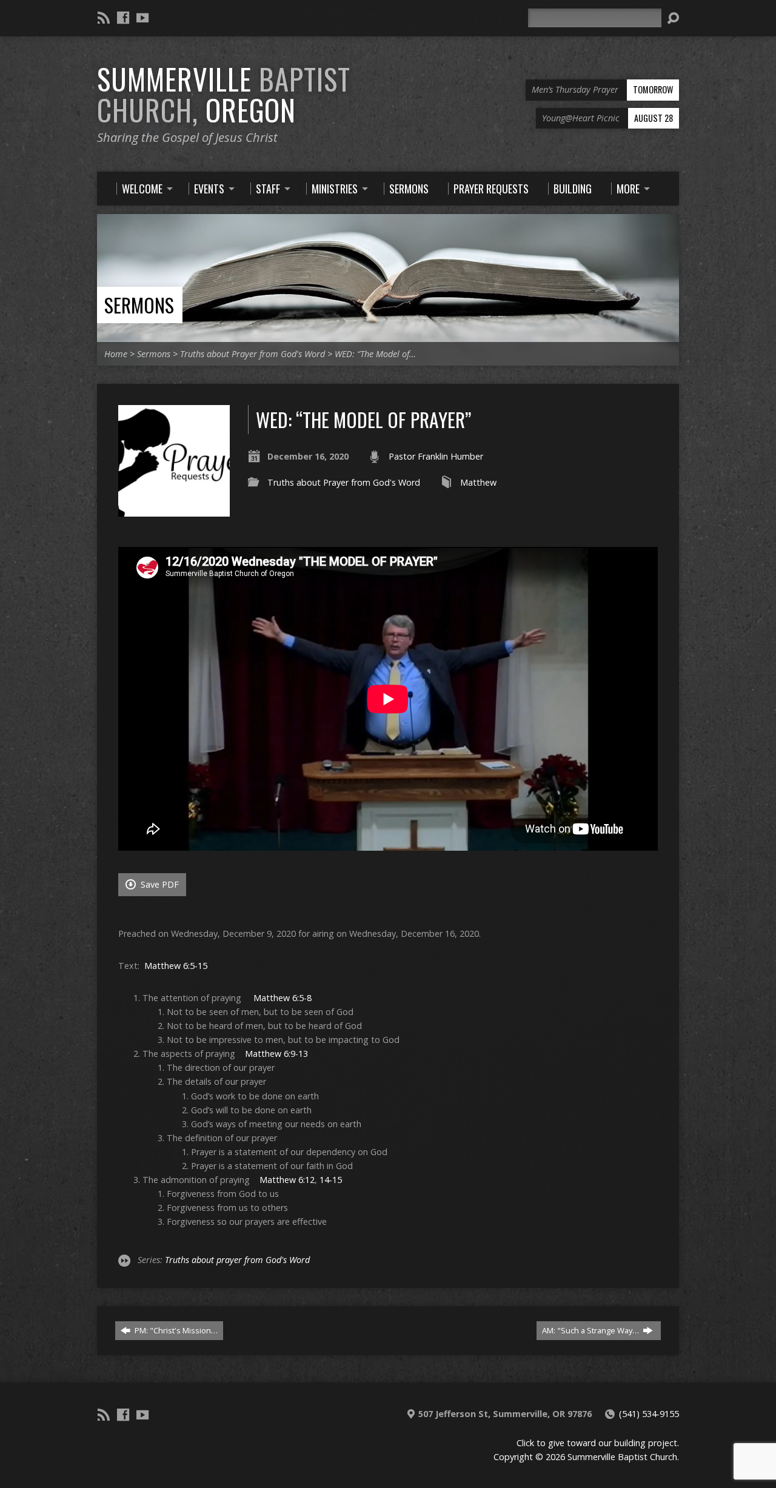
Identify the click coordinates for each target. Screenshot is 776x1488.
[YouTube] (142, 18)
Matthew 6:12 (287, 1179)
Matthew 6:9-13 (276, 1053)
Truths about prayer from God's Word (237, 1259)
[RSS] (104, 18)
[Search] (673, 18)
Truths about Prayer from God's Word (252, 354)
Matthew (478, 482)
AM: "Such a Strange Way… (591, 1330)
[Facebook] (123, 18)
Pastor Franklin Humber (436, 456)
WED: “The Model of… (375, 354)
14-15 (330, 1179)
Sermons (139, 304)
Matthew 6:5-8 (282, 998)
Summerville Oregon (223, 94)
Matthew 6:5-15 (175, 965)
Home (115, 354)
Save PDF (158, 884)
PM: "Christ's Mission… (175, 1330)
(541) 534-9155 (649, 1413)
